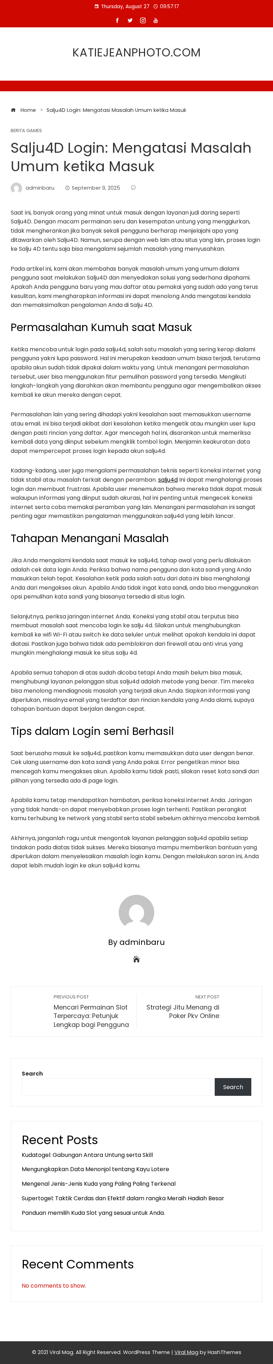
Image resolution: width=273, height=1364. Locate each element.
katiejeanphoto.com (137, 52)
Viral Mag (186, 1352)
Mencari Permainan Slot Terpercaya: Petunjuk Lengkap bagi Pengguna (91, 1011)
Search (32, 1074)
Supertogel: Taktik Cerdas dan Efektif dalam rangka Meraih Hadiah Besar (123, 1198)
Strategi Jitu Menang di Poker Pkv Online (182, 1007)
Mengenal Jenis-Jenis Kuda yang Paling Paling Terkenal (99, 1184)
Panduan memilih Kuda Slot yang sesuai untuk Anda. (93, 1213)
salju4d (168, 480)
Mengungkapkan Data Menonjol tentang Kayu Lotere (95, 1169)
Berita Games (26, 131)
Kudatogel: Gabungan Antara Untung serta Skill (87, 1155)
